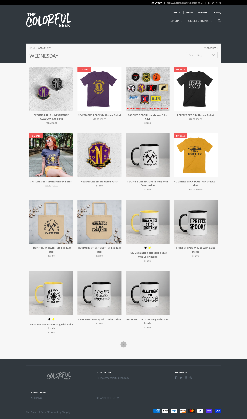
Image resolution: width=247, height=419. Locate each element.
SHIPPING (36, 398)
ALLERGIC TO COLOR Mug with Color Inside (147, 321)
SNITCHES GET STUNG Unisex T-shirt (51, 181)
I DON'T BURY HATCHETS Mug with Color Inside (147, 183)
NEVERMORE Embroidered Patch (99, 181)
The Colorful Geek (36, 412)
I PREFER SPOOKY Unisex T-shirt (195, 115)
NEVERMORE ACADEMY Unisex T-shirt (99, 115)
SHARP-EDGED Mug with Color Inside (99, 319)
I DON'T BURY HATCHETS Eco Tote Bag (51, 249)
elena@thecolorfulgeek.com (184, 3)
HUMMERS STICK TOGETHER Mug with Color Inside (148, 254)
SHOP (175, 21)
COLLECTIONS (198, 21)
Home (32, 48)
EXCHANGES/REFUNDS (106, 398)
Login (189, 12)
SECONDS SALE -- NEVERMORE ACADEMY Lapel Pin (51, 116)
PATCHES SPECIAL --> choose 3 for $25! (147, 116)
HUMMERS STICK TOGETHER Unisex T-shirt (196, 183)
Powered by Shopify (59, 412)
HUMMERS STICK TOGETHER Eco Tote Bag (99, 249)
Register (203, 12)
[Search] (219, 22)
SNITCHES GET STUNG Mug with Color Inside (51, 326)
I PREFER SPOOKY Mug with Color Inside (195, 249)
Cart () (217, 12)
